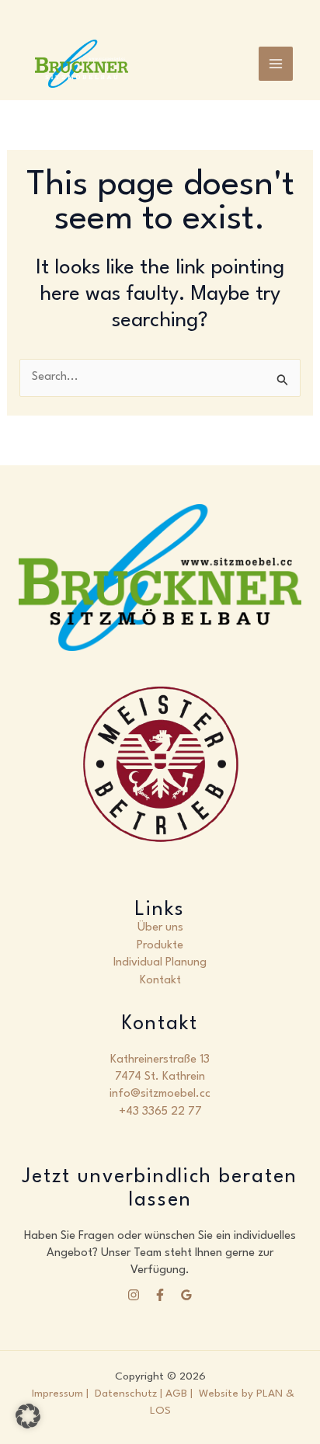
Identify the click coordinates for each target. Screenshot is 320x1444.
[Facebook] (160, 1295)
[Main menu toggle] (276, 64)
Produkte (160, 946)
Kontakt (160, 980)
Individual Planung (160, 963)
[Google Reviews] (186, 1295)
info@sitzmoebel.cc (160, 1094)
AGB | (182, 1393)
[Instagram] (133, 1295)
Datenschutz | (128, 1393)
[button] (28, 1416)
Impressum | (60, 1393)
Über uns (160, 928)
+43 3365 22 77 (160, 1112)
